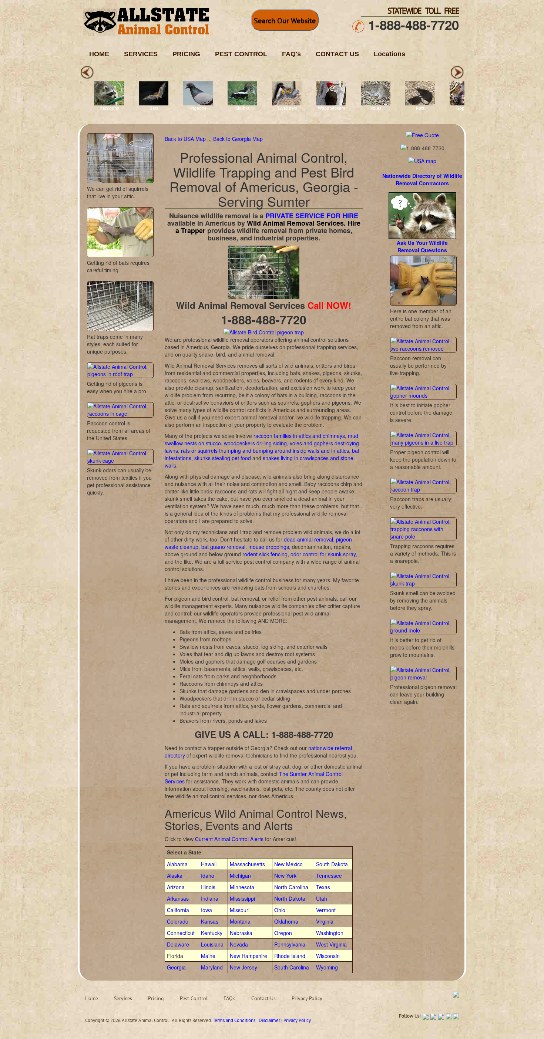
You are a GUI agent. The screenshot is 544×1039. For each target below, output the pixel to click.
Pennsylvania (289, 944)
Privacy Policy (307, 999)
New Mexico (288, 864)
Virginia (324, 921)
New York (285, 875)
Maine (208, 955)
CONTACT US (337, 54)
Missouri (239, 910)
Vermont (326, 910)
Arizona (176, 887)
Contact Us (263, 999)
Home (91, 999)
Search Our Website (285, 21)
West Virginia (331, 944)
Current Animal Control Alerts (229, 839)
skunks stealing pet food (222, 458)
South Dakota (332, 864)
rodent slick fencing (265, 554)
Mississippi (242, 898)
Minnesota (242, 887)
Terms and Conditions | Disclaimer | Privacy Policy (262, 1021)
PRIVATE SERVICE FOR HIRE (311, 215)
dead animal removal (308, 539)
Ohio (279, 910)
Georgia (176, 967)
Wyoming (327, 967)
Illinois (208, 887)
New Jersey (243, 967)
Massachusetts (247, 864)
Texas (323, 887)
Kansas (209, 921)
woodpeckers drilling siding (255, 443)
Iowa (206, 910)
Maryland (212, 967)
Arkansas (178, 898)
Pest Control (194, 999)
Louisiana (212, 944)
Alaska (174, 875)
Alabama (177, 864)
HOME (99, 54)
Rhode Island (289, 955)
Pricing (156, 999)
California (178, 910)
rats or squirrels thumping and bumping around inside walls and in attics (265, 450)
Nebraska (241, 933)
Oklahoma (286, 921)
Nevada (239, 944)
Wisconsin (328, 955)
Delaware (178, 944)
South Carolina (291, 967)
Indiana (209, 898)
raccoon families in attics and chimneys (299, 435)
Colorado (177, 921)
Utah (321, 898)
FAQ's (291, 54)
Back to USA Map (186, 138)
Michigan (240, 875)
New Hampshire (248, 955)
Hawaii (208, 864)
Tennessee (329, 875)
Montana (240, 921)
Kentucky (211, 933)
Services (123, 999)
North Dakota (289, 898)
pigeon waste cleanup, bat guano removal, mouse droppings (258, 543)
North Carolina (291, 887)
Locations (389, 54)
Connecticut (181, 933)
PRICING (186, 54)
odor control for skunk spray (323, 554)
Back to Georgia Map (238, 138)
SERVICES (141, 54)
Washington (329, 933)
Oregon (283, 933)
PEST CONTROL (241, 54)
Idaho (207, 875)
